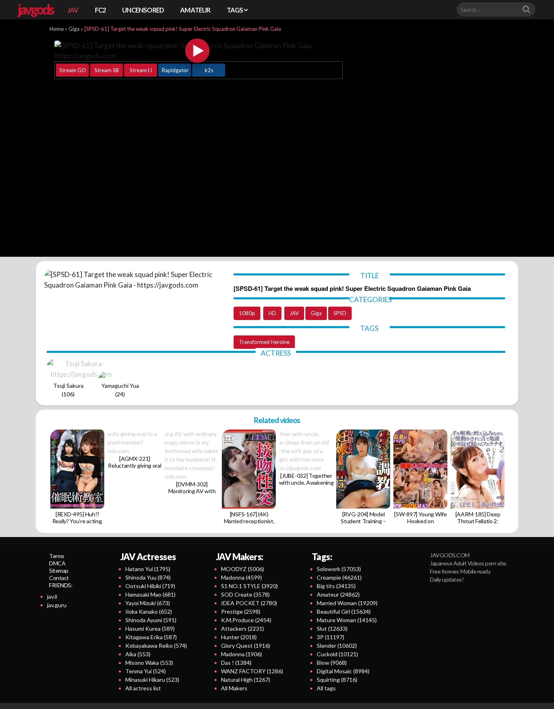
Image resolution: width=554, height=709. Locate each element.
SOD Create (245, 594)
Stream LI (141, 70)
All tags (326, 688)
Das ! (236, 662)
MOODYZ (242, 568)
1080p (247, 313)
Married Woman (347, 602)
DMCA (57, 563)
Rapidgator (175, 70)
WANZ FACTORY (252, 671)
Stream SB (106, 70)
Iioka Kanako (148, 611)
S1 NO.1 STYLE (249, 585)
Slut (332, 628)
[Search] (526, 9)
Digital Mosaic (343, 671)
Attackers (242, 628)
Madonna (241, 577)
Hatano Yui (147, 568)
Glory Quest (245, 645)
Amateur (338, 594)
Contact (59, 577)
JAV (73, 10)
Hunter (239, 637)
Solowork (339, 568)
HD (272, 313)
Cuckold (337, 654)
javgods (35, 9)
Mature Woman (347, 620)
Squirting (337, 679)
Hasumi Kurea (150, 628)
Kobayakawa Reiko (156, 645)
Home (56, 29)
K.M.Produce (246, 620)
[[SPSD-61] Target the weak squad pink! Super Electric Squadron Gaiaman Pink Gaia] (197, 51)
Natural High (245, 679)
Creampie (339, 577)
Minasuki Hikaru (152, 679)
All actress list (143, 688)
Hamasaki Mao (150, 594)
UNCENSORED (143, 10)
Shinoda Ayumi (150, 620)
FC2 (100, 10)
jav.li (52, 596)
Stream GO (72, 70)
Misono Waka (149, 662)
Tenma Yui (145, 671)
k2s (209, 70)
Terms (56, 555)
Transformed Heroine (264, 342)
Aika (137, 654)
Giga (74, 29)
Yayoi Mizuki (147, 602)
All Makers (234, 688)
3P (330, 637)
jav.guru (57, 605)
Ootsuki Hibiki (150, 585)
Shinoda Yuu (148, 577)
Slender (337, 645)
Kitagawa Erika (151, 637)
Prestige (240, 611)
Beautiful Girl (344, 611)
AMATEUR (195, 10)
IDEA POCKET (249, 602)
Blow (332, 662)
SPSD (339, 313)
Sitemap (59, 570)
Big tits (336, 585)
